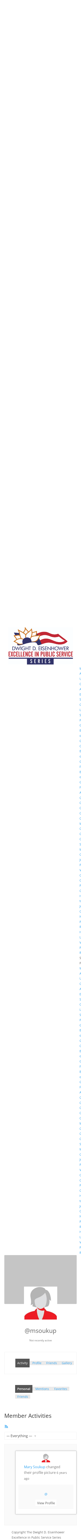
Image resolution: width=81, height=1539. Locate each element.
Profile (36, 1363)
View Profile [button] (46, 1503)
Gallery (67, 1363)
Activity (22, 1363)
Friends (51, 1363)
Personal (23, 1389)
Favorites (60, 1389)
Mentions (42, 1389)
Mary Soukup (34, 1466)
